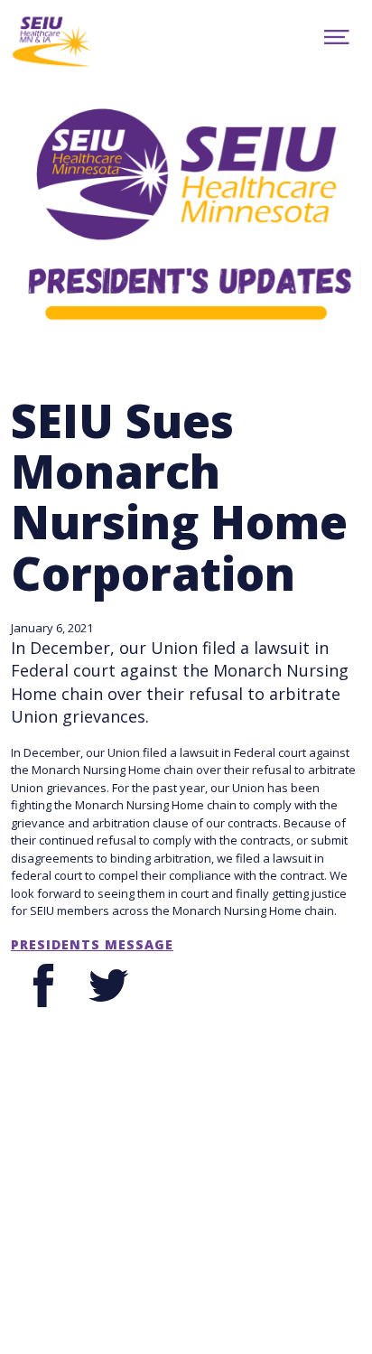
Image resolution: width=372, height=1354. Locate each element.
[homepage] (82, 39)
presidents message (92, 945)
